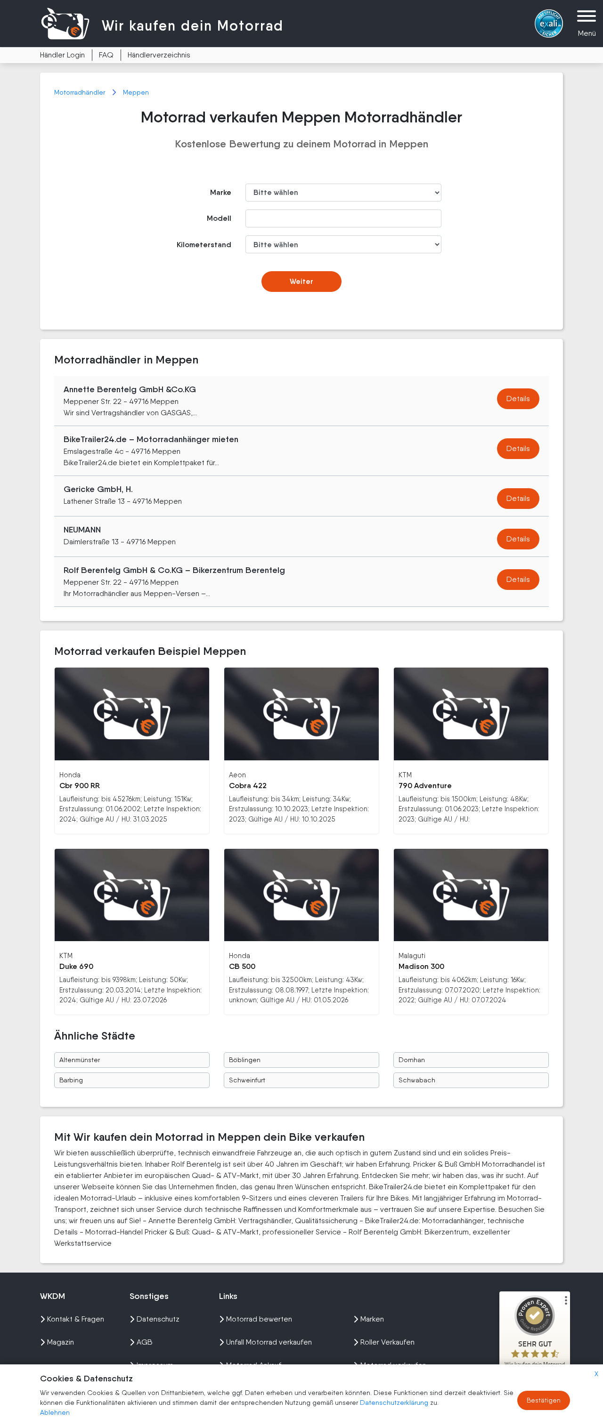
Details (518, 398)
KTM (405, 775)
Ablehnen (55, 1412)
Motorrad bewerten (259, 1318)
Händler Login (62, 54)
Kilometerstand (204, 244)
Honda (70, 775)
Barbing (71, 1080)
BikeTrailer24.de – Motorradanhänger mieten (151, 439)
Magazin (60, 1342)
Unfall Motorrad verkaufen (269, 1342)
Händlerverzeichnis (159, 54)
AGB (145, 1342)
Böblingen (245, 1060)
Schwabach (417, 1080)
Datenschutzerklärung (395, 1402)
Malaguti (412, 955)
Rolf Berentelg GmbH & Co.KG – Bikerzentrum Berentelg (174, 570)
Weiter (301, 281)
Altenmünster (79, 1060)
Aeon (237, 775)
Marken (372, 1318)
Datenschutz (158, 1318)
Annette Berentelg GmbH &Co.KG (130, 389)
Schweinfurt (247, 1080)
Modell (219, 218)
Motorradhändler (80, 92)
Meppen (136, 92)
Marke (220, 192)
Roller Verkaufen (387, 1342)
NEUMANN (82, 529)
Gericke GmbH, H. (98, 489)
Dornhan (412, 1060)
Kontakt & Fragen (75, 1318)
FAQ (106, 54)
